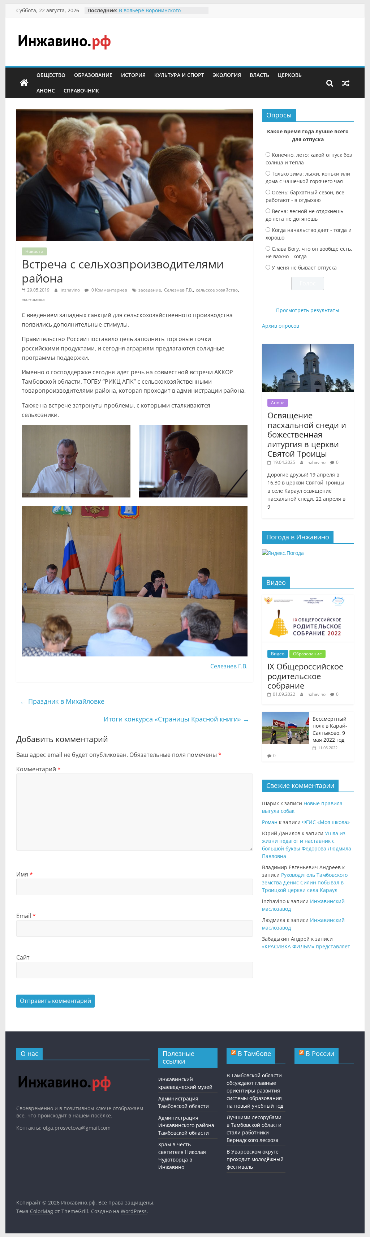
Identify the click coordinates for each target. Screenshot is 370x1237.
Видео (277, 654)
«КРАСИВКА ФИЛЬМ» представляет (306, 946)
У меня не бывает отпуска (304, 267)
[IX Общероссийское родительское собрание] (308, 598)
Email (26, 916)
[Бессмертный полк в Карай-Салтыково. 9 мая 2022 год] (285, 715)
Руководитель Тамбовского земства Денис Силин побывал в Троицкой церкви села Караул (305, 882)
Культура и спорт (179, 75)
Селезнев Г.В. (178, 290)
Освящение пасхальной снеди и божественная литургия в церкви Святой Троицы (306, 434)
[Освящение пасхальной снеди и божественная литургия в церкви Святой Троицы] (308, 347)
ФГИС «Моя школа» (326, 822)
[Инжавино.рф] (24, 83)
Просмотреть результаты (307, 310)
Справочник (81, 90)
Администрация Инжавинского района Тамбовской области (186, 1125)
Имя (24, 874)
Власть (259, 75)
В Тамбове (254, 1053)
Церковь (290, 75)
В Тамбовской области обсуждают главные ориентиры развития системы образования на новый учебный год (255, 1090)
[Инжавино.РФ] (64, 1069)
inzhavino (71, 290)
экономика (33, 299)
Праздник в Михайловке (62, 701)
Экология (227, 75)
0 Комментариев (108, 290)
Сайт (23, 957)
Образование (93, 75)
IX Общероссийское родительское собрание (305, 676)
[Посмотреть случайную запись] (346, 83)
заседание (149, 290)
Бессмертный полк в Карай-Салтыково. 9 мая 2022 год (330, 729)
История (133, 75)
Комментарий (38, 769)
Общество (50, 75)
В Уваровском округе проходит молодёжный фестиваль (255, 1159)
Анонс (45, 90)
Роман (270, 822)
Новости (34, 251)
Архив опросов (280, 325)
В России (320, 1053)
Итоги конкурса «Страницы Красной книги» (176, 719)
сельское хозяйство (217, 290)
